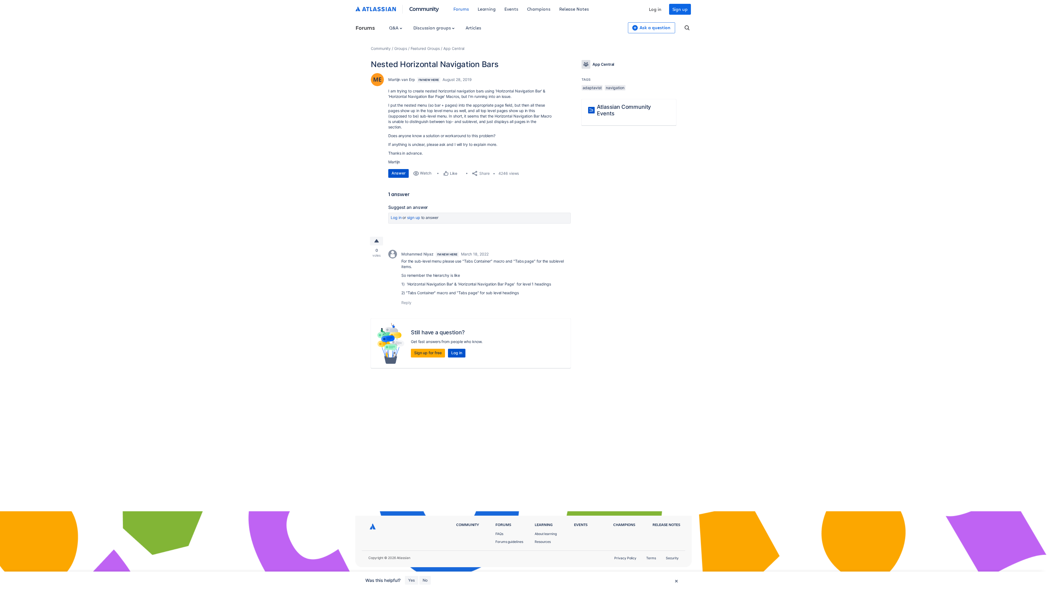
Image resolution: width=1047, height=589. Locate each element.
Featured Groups (425, 48)
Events (511, 9)
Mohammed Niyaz (417, 254)
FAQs (499, 534)
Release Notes (574, 9)
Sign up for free (428, 352)
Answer (398, 173)
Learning (487, 9)
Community (424, 9)
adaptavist (592, 87)
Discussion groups (432, 28)
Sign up (680, 9)
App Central (453, 48)
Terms (651, 558)
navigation (615, 87)
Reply (406, 302)
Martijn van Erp (401, 79)
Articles (473, 28)
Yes (411, 580)
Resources (543, 542)
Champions (538, 9)
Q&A (394, 28)
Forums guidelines (509, 542)
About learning (546, 534)
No (425, 580)
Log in (655, 9)
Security (672, 558)
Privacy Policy (625, 558)
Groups (400, 48)
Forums (461, 9)
